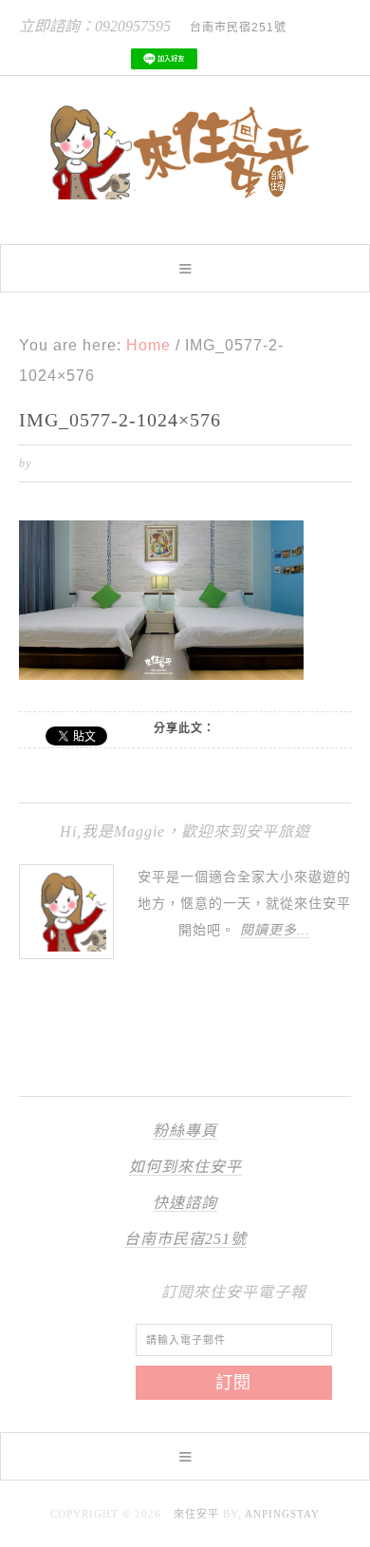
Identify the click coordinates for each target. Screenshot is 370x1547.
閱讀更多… (274, 930)
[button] (185, 268)
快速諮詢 (185, 1203)
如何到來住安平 (185, 1167)
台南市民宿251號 (185, 1239)
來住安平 (196, 1513)
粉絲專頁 (185, 1131)
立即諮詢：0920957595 (95, 26)
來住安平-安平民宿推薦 (185, 151)
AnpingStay (282, 1513)
